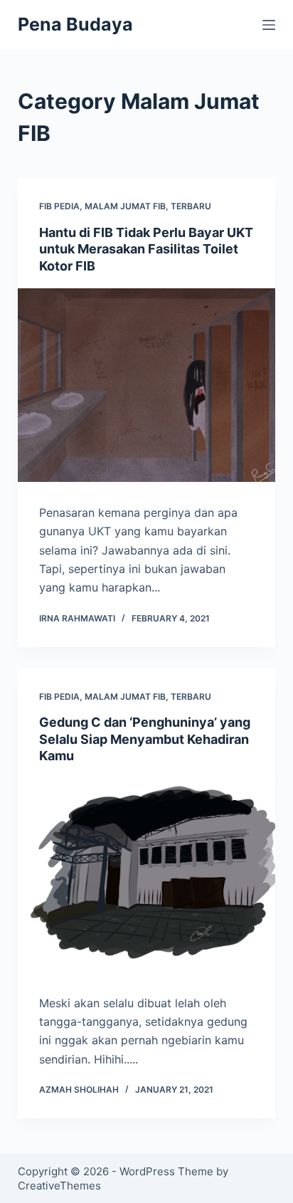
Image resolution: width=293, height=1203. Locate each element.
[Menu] (268, 25)
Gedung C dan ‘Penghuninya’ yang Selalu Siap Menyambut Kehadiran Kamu (144, 739)
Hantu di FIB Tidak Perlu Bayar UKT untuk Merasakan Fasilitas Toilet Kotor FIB (146, 249)
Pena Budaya (75, 24)
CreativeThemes (59, 1185)
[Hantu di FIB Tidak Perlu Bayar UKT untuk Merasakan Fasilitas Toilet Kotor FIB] (147, 385)
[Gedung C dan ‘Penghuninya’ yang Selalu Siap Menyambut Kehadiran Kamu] (147, 875)
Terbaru (191, 206)
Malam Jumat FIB (125, 206)
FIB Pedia (59, 206)
